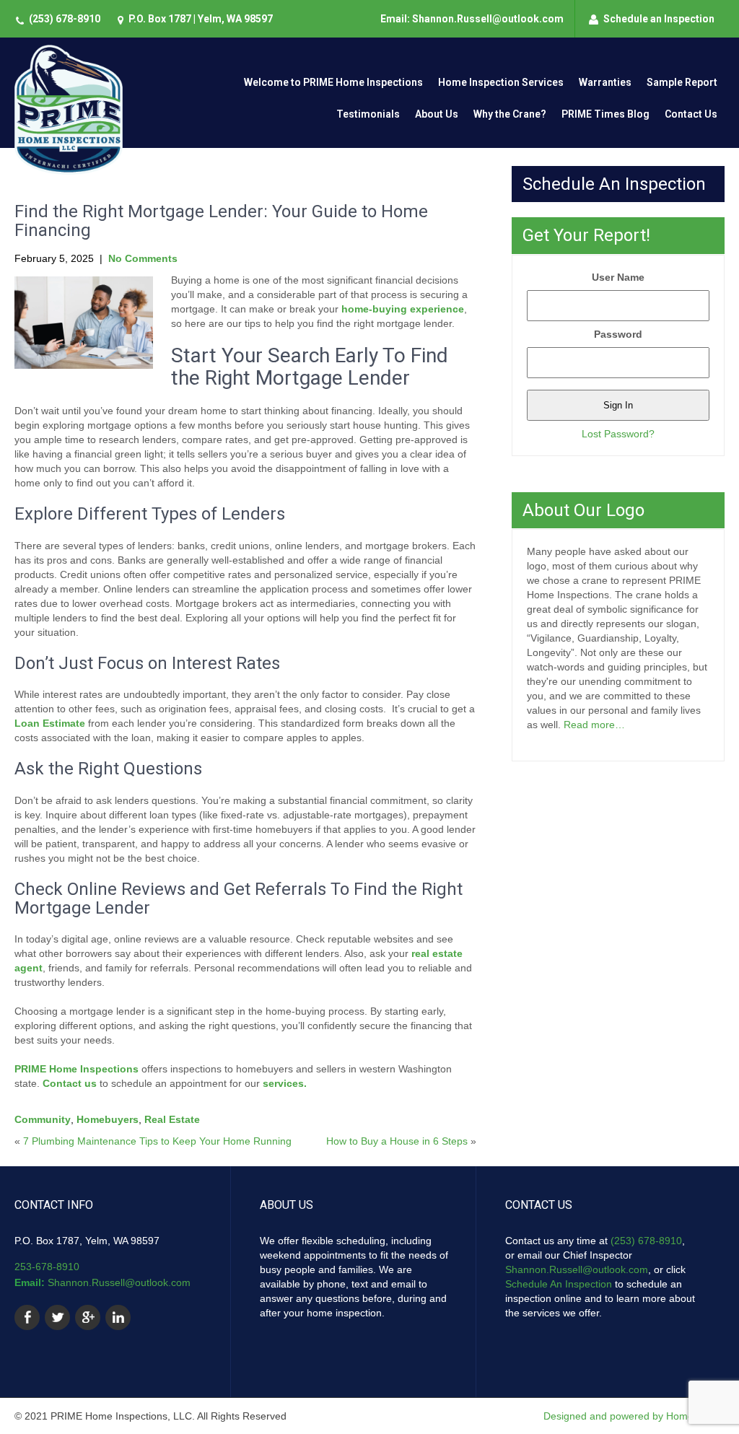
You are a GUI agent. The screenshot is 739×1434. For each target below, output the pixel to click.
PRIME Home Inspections (76, 1069)
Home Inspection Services (501, 82)
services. (285, 1083)
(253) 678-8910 (64, 19)
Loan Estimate (49, 723)
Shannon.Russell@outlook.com (119, 1282)
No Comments (143, 258)
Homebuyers (107, 1119)
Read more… (594, 724)
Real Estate (172, 1119)
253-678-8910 (46, 1266)
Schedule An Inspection (558, 1284)
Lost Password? (618, 434)
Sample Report (682, 82)
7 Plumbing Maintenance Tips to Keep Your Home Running (157, 1141)
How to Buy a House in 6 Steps (397, 1141)
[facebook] (27, 1317)
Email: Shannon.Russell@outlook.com (472, 19)
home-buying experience (402, 309)
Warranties (605, 82)
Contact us (70, 1083)
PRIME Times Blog (605, 114)
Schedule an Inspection (658, 19)
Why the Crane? (509, 114)
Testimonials (368, 114)
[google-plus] (87, 1317)
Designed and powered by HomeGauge (634, 1416)
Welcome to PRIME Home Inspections (333, 82)
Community (42, 1119)
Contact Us (691, 114)
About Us (436, 114)
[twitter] (57, 1317)
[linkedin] (118, 1317)
